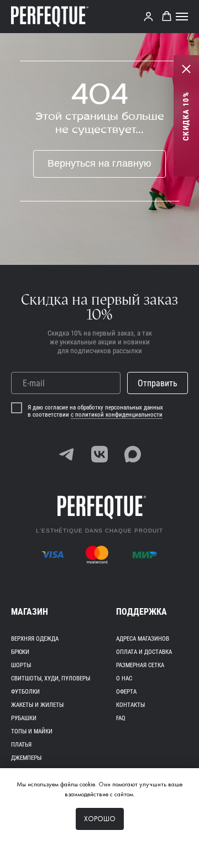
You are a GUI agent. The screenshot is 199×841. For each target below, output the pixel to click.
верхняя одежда (35, 638)
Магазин (29, 611)
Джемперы (26, 758)
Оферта (126, 691)
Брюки (20, 652)
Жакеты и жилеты (37, 705)
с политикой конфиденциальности (117, 414)
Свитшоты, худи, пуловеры (50, 678)
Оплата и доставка (144, 652)
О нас (124, 678)
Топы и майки (32, 731)
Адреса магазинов (142, 638)
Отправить (157, 383)
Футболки (25, 691)
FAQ (120, 718)
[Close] (186, 69)
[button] (148, 16)
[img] (66, 454)
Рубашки (23, 718)
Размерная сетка (140, 665)
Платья (21, 744)
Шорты (21, 665)
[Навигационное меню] (182, 16)
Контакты (130, 705)
